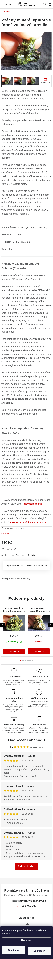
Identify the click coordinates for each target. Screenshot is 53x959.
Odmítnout (13, 950)
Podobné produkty (35, 566)
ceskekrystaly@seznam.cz (29, 901)
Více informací (40, 522)
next (50, 625)
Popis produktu (13, 566)
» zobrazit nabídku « (33, 504)
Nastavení (26, 940)
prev (2, 625)
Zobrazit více (26, 866)
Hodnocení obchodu (26, 740)
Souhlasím (39, 951)
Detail (12, 651)
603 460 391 (29, 905)
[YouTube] (27, 923)
